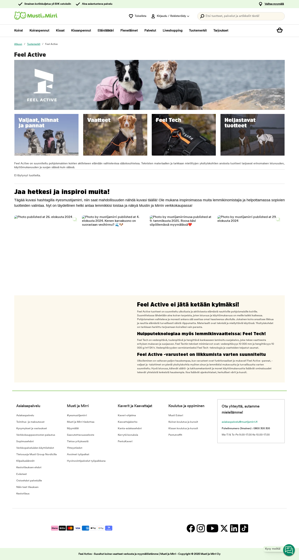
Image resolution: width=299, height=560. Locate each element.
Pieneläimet (129, 30)
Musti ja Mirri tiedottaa (80, 422)
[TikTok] (243, 528)
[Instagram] (201, 528)
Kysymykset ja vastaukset (31, 428)
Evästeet (21, 474)
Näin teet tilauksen (27, 487)
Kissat (60, 30)
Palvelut (150, 30)
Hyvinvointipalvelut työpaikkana (86, 461)
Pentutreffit (175, 435)
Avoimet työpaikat (78, 454)
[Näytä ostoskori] (281, 31)
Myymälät (73, 428)
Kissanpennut (81, 30)
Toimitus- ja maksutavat (30, 422)
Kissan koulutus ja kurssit (183, 428)
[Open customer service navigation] (289, 550)
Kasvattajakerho (127, 422)
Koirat (18, 30)
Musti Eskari (175, 415)
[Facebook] (191, 528)
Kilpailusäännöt (25, 461)
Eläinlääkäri (106, 30)
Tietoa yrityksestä (77, 441)
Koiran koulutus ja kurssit (183, 422)
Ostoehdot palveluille (29, 480)
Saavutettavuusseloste (80, 435)
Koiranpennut (39, 30)
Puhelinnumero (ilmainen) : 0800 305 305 (246, 428)
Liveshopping (172, 30)
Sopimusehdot (25, 441)
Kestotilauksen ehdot (28, 467)
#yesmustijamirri (77, 415)
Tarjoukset (220, 30)
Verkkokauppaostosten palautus (35, 435)
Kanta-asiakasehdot (130, 428)
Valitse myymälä (274, 4)
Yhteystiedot (74, 448)
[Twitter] (224, 528)
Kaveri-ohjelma (127, 415)
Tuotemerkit (198, 30)
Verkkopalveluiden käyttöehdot (35, 448)
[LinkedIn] (234, 528)
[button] (46, 247)
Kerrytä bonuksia (128, 435)
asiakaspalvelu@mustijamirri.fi (240, 422)
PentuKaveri (125, 441)
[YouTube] (212, 528)
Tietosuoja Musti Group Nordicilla (36, 454)
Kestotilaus (22, 493)
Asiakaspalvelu (25, 415)
